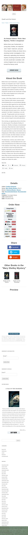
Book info (4, 449)
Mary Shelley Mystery (11, 188)
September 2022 (5, 480)
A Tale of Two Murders (14, 389)
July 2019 (3, 499)
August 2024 (4, 466)
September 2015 (5, 522)
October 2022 (4, 478)
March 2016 (4, 520)
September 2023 (5, 470)
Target (10, 226)
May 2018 (4, 516)
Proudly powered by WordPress (6, 532)
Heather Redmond (11, 186)
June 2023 (4, 471)
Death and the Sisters (14, 22)
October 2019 (4, 497)
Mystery (19, 190)
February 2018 (5, 518)
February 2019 (5, 504)
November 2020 (5, 490)
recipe (3, 452)
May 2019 (4, 501)
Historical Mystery (11, 190)
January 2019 (4, 506)
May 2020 (4, 496)
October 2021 (4, 484)
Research (4, 454)
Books (7, 22)
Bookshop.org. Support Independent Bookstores (10, 215)
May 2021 (4, 485)
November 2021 (5, 482)
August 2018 (4, 511)
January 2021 (4, 487)
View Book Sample (14, 333)
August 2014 (4, 525)
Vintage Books (10, 208)
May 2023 (4, 473)
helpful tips (4, 451)
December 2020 (5, 489)
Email (5, 356)
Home (3, 22)
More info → (23, 429)
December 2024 (5, 465)
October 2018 (4, 509)
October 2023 (4, 468)
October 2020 (4, 492)
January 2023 (4, 477)
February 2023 (5, 475)
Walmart (10, 219)
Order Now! (14, 70)
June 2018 (4, 515)
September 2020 (5, 494)
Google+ (15, 257)
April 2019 (4, 503)
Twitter (15, 252)
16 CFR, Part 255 (19, 339)
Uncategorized (5, 456)
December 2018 (5, 508)
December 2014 (5, 523)
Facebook (15, 247)
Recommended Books (11, 191)
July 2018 (3, 513)
